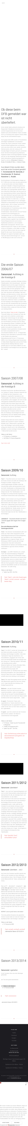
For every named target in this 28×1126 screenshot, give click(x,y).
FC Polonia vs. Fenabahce (10, 436)
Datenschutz (14, 55)
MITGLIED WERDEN (14, 31)
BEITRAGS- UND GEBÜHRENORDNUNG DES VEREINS (14, 24)
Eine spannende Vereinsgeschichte (14, 21)
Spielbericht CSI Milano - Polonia (14, 1068)
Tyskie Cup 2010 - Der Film (10, 572)
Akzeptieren (5, 1122)
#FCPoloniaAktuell (14, 1055)
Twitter (14, 1032)
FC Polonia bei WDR (9, 924)
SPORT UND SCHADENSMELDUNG (14, 27)
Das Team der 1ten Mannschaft (14, 44)
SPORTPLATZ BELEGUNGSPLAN (14, 33)
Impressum (14, 52)
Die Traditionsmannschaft (14, 48)
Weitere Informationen (14, 1125)
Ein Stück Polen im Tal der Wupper (14, 14)
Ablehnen (16, 1122)
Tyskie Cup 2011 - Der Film (10, 728)
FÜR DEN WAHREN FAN (14, 36)
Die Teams (14, 41)
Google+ (14, 1038)
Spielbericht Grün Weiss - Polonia (14, 1064)
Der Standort (14, 19)
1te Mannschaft (14, 1048)
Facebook (14, 1035)
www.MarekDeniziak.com (16, 1078)
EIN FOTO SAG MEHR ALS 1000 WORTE (14, 29)
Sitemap (14, 57)
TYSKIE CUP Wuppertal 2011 (11, 726)
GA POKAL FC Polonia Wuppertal (12, 438)
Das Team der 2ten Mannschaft (14, 46)
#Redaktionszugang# (14, 38)
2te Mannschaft (14, 1051)
